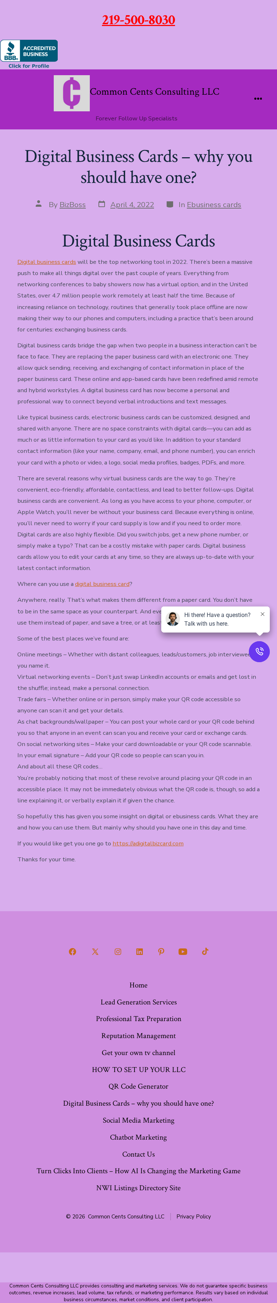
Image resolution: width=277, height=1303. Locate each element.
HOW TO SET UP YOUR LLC (138, 1070)
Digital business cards (46, 262)
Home (138, 985)
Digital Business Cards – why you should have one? (138, 1103)
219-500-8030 (138, 19)
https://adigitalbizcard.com (148, 843)
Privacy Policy (193, 1216)
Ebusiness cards (214, 205)
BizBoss (73, 205)
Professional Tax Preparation (138, 1019)
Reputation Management (138, 1036)
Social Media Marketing (139, 1120)
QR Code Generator (138, 1086)
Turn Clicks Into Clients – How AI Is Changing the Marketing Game (138, 1171)
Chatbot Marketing (138, 1137)
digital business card (102, 584)
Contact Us (138, 1154)
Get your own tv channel (138, 1053)
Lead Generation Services (139, 1002)
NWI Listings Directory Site (138, 1188)
